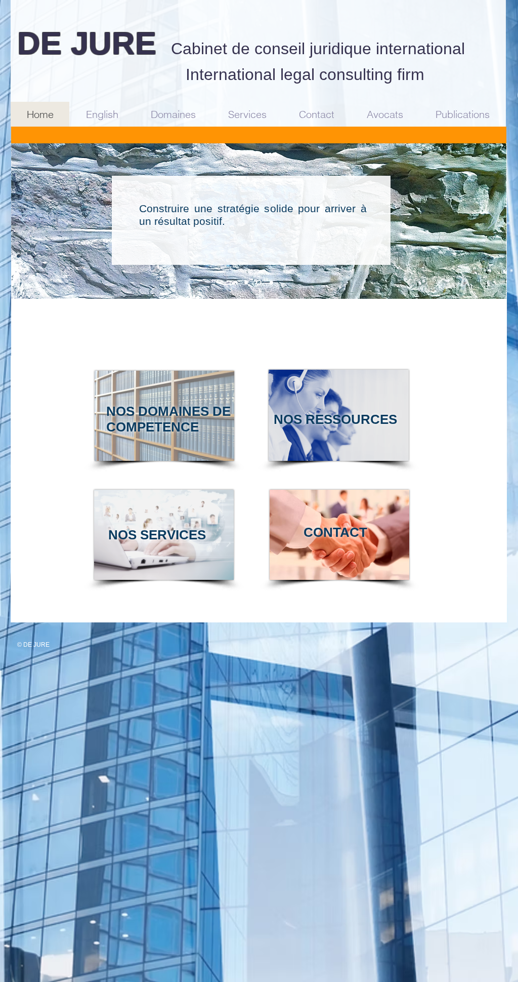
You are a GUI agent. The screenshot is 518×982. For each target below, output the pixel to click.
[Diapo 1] (246, 283)
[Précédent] (25, 220)
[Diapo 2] (258, 283)
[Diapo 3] (270, 283)
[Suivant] (492, 220)
